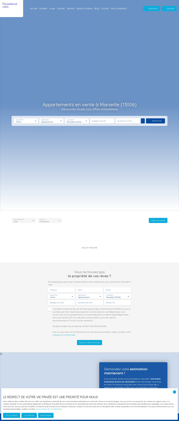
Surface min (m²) (124, 121)
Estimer (61, 8)
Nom (80, 290)
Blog (96, 8)
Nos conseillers (119, 8)
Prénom (53, 290)
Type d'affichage (18, 219)
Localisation (70, 120)
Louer (52, 8)
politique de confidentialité (64, 335)
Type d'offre (19, 120)
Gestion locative (84, 8)
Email (108, 290)
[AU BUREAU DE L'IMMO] (11, 8)
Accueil (33, 8)
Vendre (70, 8)
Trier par (42, 219)
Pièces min (110, 302)
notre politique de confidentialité (49, 409)
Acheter (43, 8)
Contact (105, 8)
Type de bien (45, 120)
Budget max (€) (99, 121)
